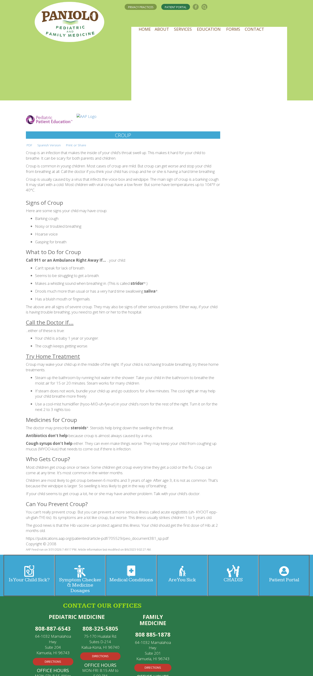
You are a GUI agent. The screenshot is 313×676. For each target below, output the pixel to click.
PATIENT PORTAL (177, 7)
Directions (53, 660)
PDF (29, 145)
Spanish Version (49, 145)
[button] (146, 32)
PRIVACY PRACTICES (141, 7)
